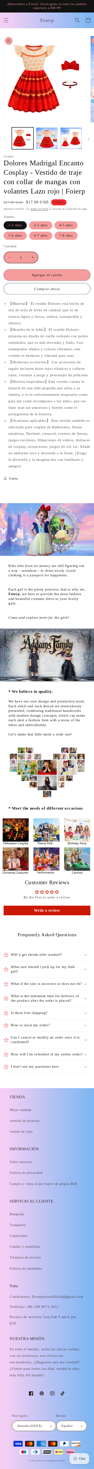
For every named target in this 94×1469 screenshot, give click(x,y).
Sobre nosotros (21, 1162)
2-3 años (40, 225)
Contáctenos (19, 1236)
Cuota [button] (13, 478)
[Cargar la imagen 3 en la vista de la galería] (71, 138)
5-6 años (15, 235)
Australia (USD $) (29, 1426)
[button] (6, 20)
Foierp (40, 1461)
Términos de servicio (25, 1257)
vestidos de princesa (25, 1121)
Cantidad (10, 246)
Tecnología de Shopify (54, 1461)
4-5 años (66, 225)
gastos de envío (39, 209)
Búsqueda (17, 1214)
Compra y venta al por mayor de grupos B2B (43, 1184)
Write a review (47, 910)
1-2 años (15, 225)
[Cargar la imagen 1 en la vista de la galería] (23, 138)
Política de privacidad (26, 1173)
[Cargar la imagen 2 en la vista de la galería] (47, 138)
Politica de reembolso (26, 1268)
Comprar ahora (47, 289)
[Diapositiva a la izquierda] (5, 139)
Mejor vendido (21, 1110)
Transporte (18, 1225)
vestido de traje (21, 1131)
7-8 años (66, 235)
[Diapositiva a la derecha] (88, 139)
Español (67, 1426)
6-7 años (40, 235)
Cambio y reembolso (25, 1246)
